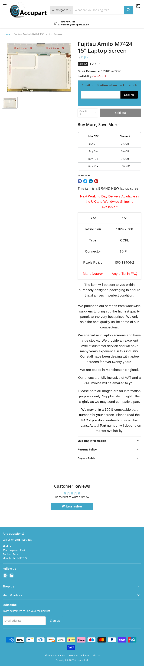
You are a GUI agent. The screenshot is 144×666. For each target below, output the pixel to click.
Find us (96, 655)
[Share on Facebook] (80, 181)
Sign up (55, 621)
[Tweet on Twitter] (85, 181)
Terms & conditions (79, 655)
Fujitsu (85, 57)
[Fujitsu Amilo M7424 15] (9, 102)
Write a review (72, 506)
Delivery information (54, 655)
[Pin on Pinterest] (96, 181)
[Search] (128, 10)
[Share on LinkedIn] (91, 181)
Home (6, 34)
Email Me (129, 94)
